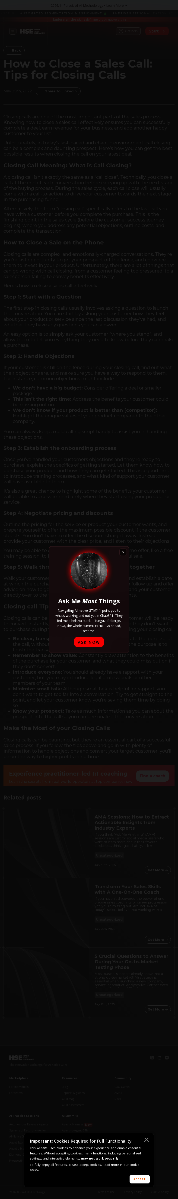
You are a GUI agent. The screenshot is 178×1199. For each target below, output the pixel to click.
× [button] (146, 1140)
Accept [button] (140, 1179)
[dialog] (89, 1160)
